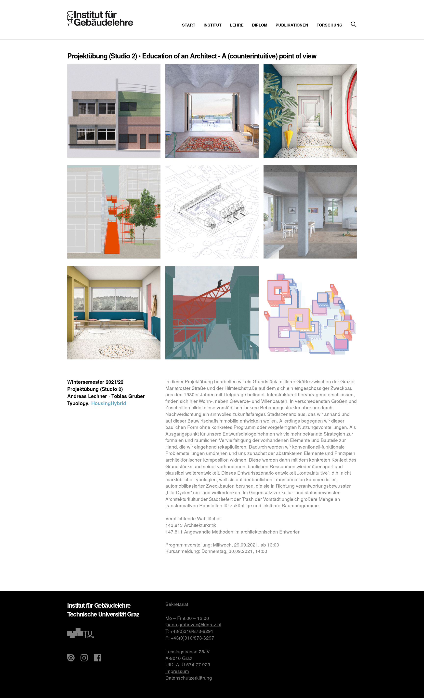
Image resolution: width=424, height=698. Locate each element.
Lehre (237, 25)
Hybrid (118, 403)
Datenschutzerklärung (188, 677)
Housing (101, 403)
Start (188, 25)
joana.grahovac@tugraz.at (193, 624)
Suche (354, 25)
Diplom (259, 25)
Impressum (177, 671)
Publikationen (292, 25)
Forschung (329, 25)
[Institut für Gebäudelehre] (100, 24)
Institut (213, 25)
